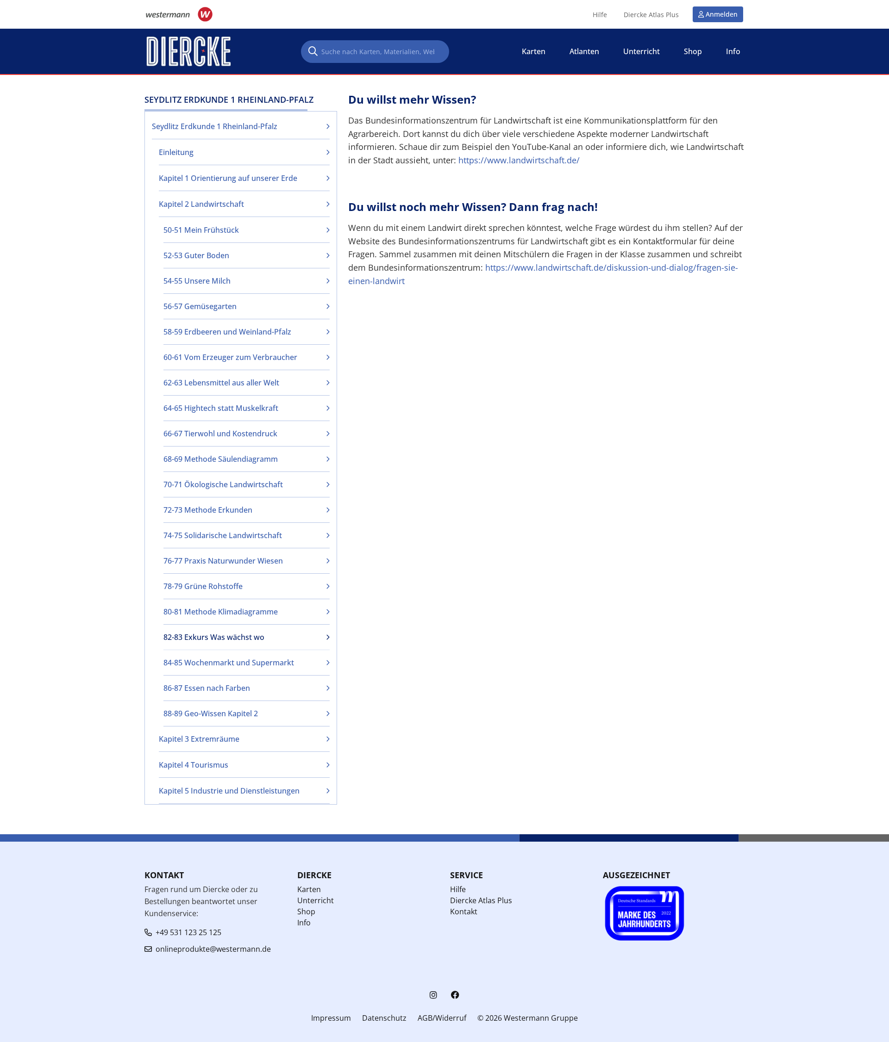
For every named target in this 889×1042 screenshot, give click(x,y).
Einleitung (176, 152)
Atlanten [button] (584, 51)
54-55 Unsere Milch (197, 281)
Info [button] (733, 51)
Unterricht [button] (641, 51)
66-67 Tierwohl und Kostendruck (220, 433)
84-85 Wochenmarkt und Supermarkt (228, 662)
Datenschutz (384, 1018)
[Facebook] (455, 995)
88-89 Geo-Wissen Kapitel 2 (210, 713)
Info (304, 923)
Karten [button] (533, 51)
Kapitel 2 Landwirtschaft (201, 204)
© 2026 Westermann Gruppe (527, 1018)
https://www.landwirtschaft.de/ (519, 160)
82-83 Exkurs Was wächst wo (213, 637)
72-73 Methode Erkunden (207, 510)
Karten (309, 889)
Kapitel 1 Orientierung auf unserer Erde (228, 178)
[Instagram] (433, 995)
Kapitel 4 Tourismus (193, 765)
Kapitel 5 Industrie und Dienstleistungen (229, 791)
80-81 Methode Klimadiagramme (220, 612)
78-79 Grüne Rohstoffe (203, 586)
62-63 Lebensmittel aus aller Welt (221, 383)
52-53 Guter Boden (196, 255)
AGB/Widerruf (442, 1018)
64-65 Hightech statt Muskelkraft (220, 408)
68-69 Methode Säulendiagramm (220, 459)
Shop (306, 911)
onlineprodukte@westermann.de (213, 949)
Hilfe (600, 15)
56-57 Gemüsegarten (200, 306)
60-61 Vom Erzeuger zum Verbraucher (230, 357)
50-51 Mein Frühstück (201, 230)
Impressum (331, 1018)
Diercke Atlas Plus (651, 15)
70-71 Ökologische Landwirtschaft (223, 484)
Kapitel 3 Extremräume (199, 739)
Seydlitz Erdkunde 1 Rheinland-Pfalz (214, 126)
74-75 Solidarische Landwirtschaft (222, 535)
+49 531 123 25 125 (188, 932)
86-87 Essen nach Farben (206, 688)
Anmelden (722, 14)
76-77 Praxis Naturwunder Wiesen (223, 561)
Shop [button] (693, 51)
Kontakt (463, 911)
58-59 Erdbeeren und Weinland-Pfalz (227, 332)
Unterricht (315, 900)
